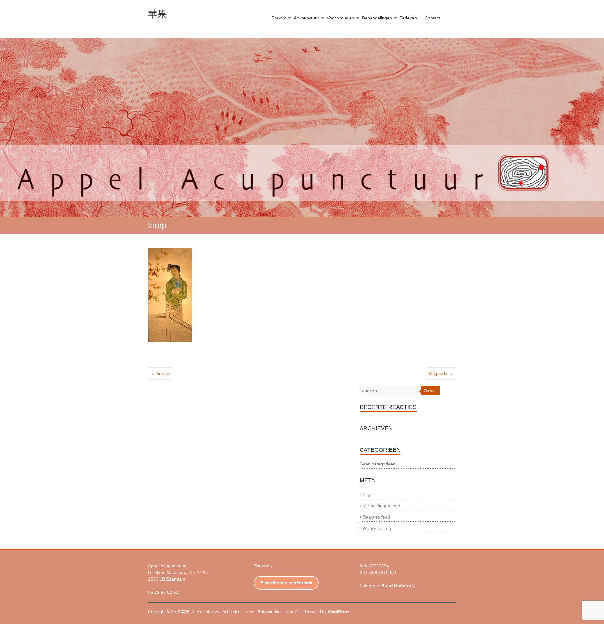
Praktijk (278, 17)
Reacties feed (376, 517)
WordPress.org (378, 528)
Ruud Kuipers (396, 585)
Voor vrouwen (340, 17)
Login (368, 494)
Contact (432, 17)
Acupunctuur (306, 17)
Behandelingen (377, 17)
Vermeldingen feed (381, 505)
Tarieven (408, 17)
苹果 (157, 14)
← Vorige (160, 373)
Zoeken (430, 391)
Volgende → (441, 373)
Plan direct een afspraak (286, 582)
